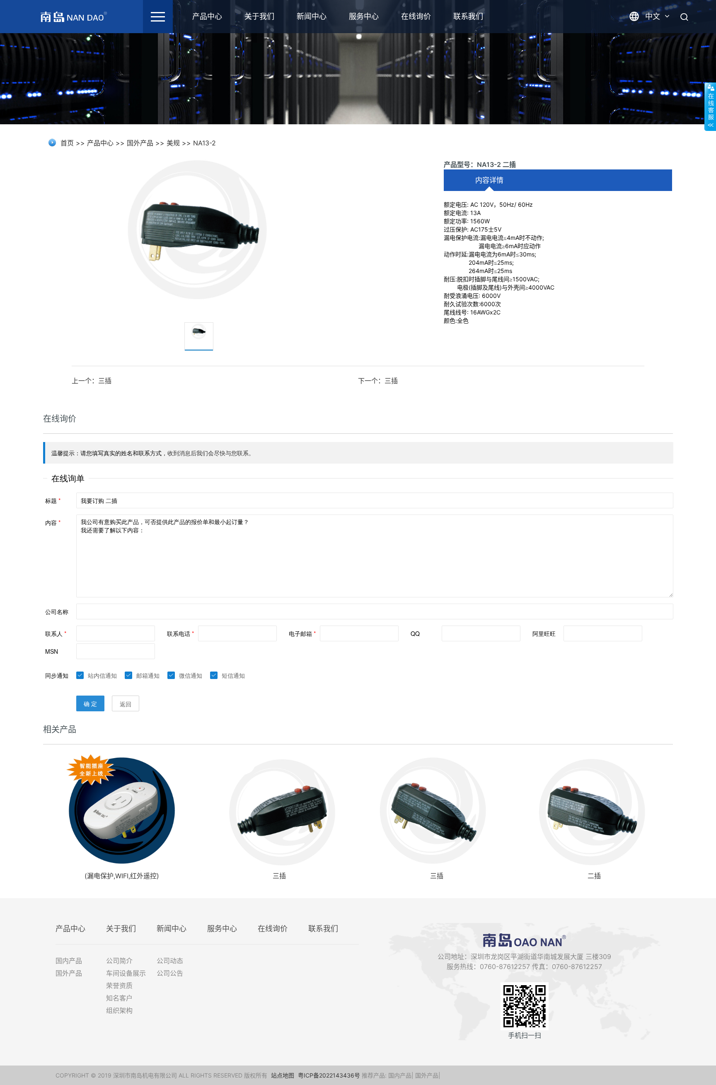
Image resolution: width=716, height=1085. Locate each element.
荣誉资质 (119, 985)
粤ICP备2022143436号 (329, 1075)
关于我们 (259, 16)
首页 (67, 143)
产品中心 (207, 16)
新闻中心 (312, 16)
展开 (710, 106)
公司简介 (119, 961)
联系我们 (468, 16)
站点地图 (282, 1075)
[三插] (279, 811)
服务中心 (364, 16)
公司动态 (170, 961)
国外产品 (140, 143)
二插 (594, 876)
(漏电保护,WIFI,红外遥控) (122, 876)
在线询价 (416, 16)
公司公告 (170, 973)
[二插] (594, 811)
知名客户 (119, 998)
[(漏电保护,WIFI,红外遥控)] (122, 811)
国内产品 (69, 961)
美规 (173, 143)
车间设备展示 (126, 973)
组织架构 (119, 1010)
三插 (279, 876)
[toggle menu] (158, 17)
